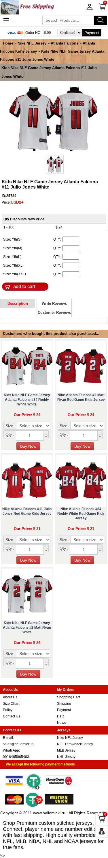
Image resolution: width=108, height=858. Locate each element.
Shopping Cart (68, 697)
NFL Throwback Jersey (75, 744)
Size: (9, 425)
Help (61, 716)
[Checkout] (101, 831)
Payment (91, 33)
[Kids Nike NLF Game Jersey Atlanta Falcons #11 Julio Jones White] (53, 119)
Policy (7, 710)
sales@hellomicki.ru (19, 744)
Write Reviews (54, 303)
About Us (10, 697)
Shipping (64, 704)
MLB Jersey (66, 750)
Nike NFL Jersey (32, 43)
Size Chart (11, 704)
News (61, 723)
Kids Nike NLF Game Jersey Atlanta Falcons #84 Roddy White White (27, 399)
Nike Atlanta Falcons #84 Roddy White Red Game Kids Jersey (81, 513)
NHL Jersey (66, 757)
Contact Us (11, 716)
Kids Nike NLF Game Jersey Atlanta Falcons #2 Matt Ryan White (27, 627)
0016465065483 (16, 757)
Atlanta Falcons (64, 43)
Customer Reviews (54, 312)
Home (8, 43)
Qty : (9, 434)
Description (17, 303)
